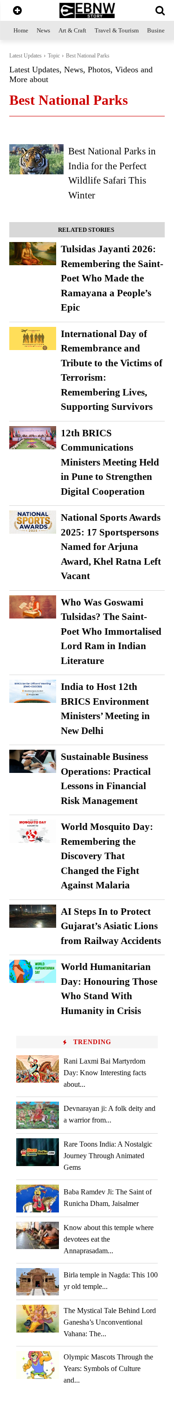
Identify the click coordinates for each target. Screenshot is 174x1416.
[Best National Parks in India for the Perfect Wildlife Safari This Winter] (36, 159)
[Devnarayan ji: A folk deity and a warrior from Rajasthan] (37, 1115)
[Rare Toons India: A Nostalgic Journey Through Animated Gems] (37, 1152)
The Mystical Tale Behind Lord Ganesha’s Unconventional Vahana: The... (110, 1322)
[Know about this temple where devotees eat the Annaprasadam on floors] (37, 1235)
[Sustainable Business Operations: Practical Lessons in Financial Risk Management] (32, 761)
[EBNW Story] (87, 10)
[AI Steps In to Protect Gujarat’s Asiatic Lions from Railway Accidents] (32, 916)
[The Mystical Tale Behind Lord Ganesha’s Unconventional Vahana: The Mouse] (37, 1318)
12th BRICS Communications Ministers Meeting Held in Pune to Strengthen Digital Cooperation (110, 462)
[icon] (17, 11)
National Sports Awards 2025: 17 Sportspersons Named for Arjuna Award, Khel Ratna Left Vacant (111, 546)
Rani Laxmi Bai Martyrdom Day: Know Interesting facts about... (105, 1072)
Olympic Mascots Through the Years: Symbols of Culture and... (108, 1368)
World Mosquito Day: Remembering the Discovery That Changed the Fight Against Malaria (107, 856)
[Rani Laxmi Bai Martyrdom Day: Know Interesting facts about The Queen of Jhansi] (37, 1069)
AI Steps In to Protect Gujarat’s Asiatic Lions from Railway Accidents (111, 926)
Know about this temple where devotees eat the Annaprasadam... (109, 1239)
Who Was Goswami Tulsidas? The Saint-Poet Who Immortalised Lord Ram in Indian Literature (111, 631)
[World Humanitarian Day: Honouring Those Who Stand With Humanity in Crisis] (32, 971)
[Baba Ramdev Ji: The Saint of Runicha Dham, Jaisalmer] (37, 1198)
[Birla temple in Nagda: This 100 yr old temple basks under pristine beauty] (37, 1281)
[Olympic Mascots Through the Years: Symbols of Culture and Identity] (37, 1364)
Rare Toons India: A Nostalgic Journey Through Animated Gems (108, 1155)
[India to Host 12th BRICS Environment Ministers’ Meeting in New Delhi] (32, 691)
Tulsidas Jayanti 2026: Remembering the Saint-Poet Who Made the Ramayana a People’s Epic (112, 278)
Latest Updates (25, 55)
